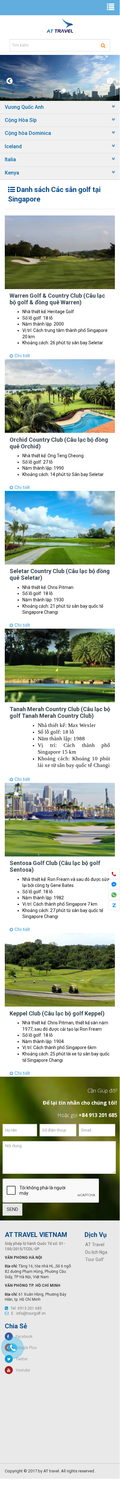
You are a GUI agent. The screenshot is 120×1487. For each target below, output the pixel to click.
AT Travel (94, 1244)
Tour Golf (94, 1259)
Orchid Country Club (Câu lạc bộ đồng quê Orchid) (59, 443)
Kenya (12, 173)
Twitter (20, 1359)
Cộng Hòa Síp (21, 120)
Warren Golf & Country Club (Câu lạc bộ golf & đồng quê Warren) (57, 299)
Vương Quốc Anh (24, 107)
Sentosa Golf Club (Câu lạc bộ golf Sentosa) (55, 866)
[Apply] (103, 45)
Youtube (21, 1370)
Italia (10, 159)
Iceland (13, 146)
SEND (12, 1209)
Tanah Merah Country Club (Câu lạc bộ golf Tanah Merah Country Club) (60, 712)
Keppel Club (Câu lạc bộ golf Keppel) (57, 1013)
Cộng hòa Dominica (28, 133)
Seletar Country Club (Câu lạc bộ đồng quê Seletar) (60, 574)
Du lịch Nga (96, 1252)
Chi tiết (21, 356)
